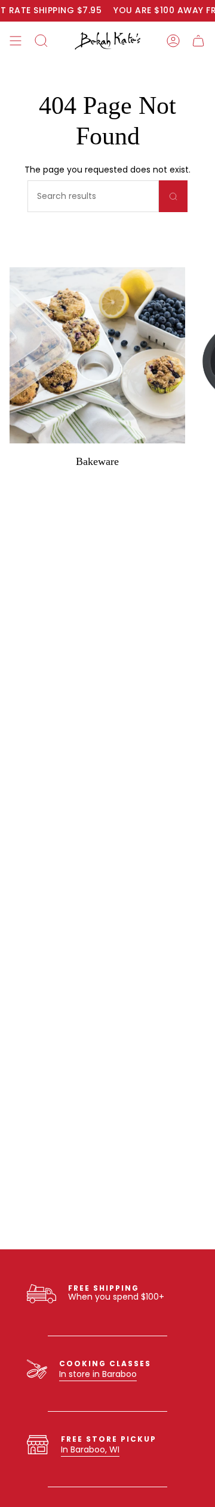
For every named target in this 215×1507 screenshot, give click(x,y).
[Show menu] (15, 41)
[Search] (173, 196)
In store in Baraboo (98, 1374)
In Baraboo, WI (90, 1449)
